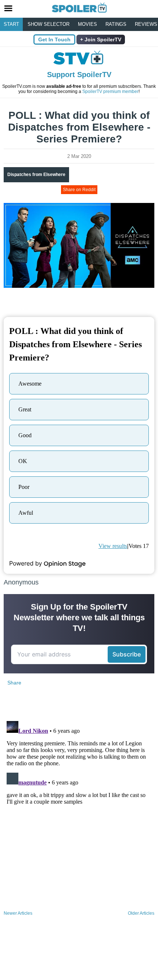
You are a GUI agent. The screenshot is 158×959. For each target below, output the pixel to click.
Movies (87, 24)
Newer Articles (18, 913)
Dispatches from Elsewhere (36, 174)
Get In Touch (54, 39)
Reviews (146, 24)
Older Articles (141, 913)
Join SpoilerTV (102, 39)
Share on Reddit (79, 189)
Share (14, 683)
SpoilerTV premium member (110, 91)
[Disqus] (79, 810)
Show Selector (48, 24)
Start (11, 24)
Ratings (115, 24)
